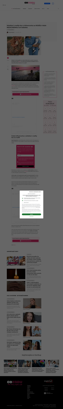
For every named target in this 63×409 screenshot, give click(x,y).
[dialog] (31, 204)
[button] (31, 202)
